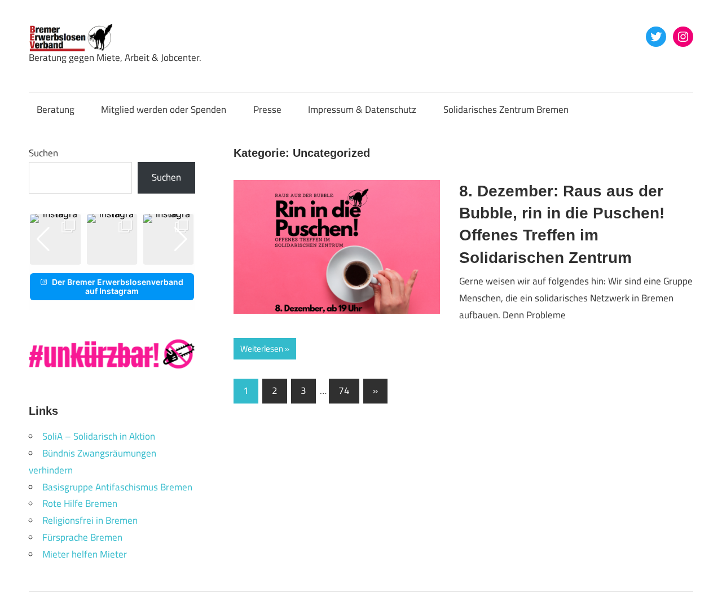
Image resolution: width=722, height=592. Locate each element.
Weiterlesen (261, 348)
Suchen (43, 153)
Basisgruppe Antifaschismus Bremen (117, 487)
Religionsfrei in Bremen (90, 520)
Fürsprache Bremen (82, 537)
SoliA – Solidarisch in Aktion (98, 436)
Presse (267, 109)
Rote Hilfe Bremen (79, 503)
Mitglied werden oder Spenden (163, 109)
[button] (103, 257)
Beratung (55, 109)
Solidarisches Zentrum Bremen (506, 109)
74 (344, 390)
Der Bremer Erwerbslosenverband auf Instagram (117, 286)
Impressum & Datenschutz (362, 109)
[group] (55, 239)
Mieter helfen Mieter (84, 554)
